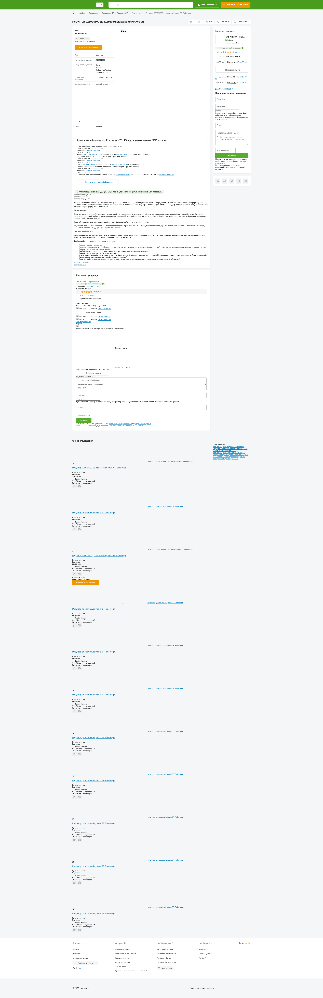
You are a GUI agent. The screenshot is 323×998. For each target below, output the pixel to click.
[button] (191, 22)
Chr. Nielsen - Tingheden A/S (87, 282)
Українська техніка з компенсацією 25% (131, 971)
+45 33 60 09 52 (104, 309)
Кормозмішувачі (219, 447)
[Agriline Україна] (83, 5)
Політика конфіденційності (125, 954)
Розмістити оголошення (85, 582)
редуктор (99, 55)
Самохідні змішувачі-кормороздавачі (229, 454)
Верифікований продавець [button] (91, 284)
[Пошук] (111, 4)
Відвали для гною (230, 459)
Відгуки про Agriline (122, 962)
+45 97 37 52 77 (104, 320)
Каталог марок (121, 967)
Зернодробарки (231, 457)
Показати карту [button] (120, 348)
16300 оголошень (93, 286)
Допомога (77, 954)
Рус (79, 968)
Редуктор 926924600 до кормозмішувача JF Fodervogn (99, 555)
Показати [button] (94, 309)
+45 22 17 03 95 (104, 317)
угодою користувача (142, 424)
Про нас (76, 949)
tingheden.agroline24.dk (85, 295)
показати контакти (92, 150)
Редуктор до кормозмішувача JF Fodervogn (93, 513)
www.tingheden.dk (83, 322)
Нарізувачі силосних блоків (224, 449)
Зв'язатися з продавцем (88, 47)
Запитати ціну (83, 39)
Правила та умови (122, 949)
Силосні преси (241, 449)
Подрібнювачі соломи (235, 447)
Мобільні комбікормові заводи (225, 451)
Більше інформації (223, 88)
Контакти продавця (80, 958)
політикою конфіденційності (120, 424)
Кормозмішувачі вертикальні (225, 453)
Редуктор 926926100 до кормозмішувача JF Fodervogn (99, 468)
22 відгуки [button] (97, 292)
